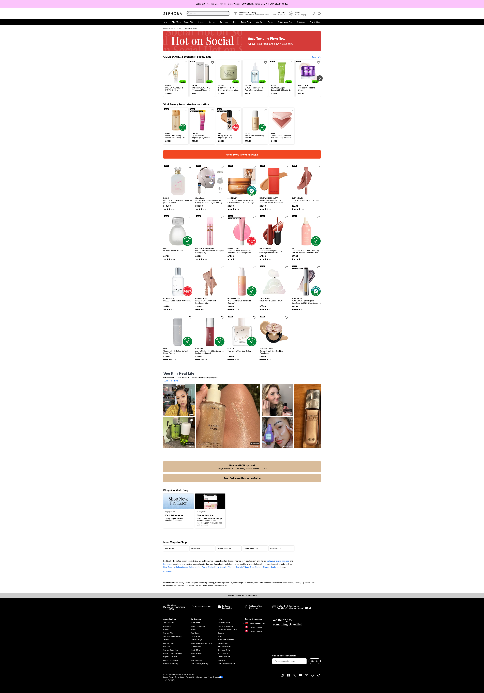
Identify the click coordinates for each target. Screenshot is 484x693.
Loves (193, 657)
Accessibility (222, 660)
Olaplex (273, 567)
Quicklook (175, 81)
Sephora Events (168, 643)
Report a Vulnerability (170, 663)
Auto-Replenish (196, 646)
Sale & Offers (315, 22)
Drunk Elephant (256, 567)
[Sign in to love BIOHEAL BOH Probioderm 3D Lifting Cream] (318, 62)
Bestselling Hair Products (243, 582)
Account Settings (196, 640)
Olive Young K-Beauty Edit (182, 22)
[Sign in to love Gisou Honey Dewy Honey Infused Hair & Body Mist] (186, 110)
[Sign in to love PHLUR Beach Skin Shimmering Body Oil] (265, 110)
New (165, 22)
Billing (220, 636)
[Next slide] (320, 78)
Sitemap (199, 677)
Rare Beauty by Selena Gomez (175, 567)
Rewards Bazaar (196, 653)
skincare (277, 561)
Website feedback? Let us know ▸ (242, 595)
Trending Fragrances (185, 585)
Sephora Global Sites (170, 650)
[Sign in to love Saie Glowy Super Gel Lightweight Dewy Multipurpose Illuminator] (239, 110)
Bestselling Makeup (206, 582)
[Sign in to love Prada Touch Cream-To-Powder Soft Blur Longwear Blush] (292, 110)
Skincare (212, 22)
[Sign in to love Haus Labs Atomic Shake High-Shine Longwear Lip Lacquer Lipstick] (222, 317)
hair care (285, 561)
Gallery (193, 629)
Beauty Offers (195, 650)
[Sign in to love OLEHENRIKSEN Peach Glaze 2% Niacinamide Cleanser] (254, 267)
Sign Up (314, 661)
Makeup (201, 22)
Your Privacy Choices (211, 677)
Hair (235, 22)
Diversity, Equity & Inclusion (172, 653)
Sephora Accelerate (170, 657)
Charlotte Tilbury (242, 567)
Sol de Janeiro (195, 567)
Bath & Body (246, 22)
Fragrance (224, 22)
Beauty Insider (195, 623)
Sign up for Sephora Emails (284, 656)
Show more (316, 57)
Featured (179, 28)
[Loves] (313, 13)
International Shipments (226, 640)
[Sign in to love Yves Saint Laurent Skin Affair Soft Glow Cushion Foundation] (286, 317)
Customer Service (224, 623)
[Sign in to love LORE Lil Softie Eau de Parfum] (190, 217)
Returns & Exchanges (225, 626)
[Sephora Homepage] (172, 13)
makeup (270, 561)
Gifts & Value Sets (285, 22)
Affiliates (166, 640)
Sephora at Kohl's (224, 650)
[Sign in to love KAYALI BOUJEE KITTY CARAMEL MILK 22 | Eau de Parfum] (190, 167)
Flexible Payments (224, 657)
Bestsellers (258, 582)
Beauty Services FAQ (225, 646)
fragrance (167, 564)
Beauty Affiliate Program (188, 582)
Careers (166, 629)
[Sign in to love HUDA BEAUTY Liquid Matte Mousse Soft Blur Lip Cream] (318, 167)
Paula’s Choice (207, 567)
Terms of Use (179, 677)
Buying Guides (168, 28)
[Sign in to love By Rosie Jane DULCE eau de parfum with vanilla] (190, 267)
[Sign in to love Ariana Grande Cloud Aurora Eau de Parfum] (286, 267)
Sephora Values (168, 633)
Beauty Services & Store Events (201, 643)
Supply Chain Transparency (172, 636)
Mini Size (259, 22)
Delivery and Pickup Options (227, 629)
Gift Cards (301, 22)
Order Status (195, 633)
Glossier (266, 567)
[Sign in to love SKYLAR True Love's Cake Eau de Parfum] (254, 317)
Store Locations (223, 653)
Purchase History (196, 636)
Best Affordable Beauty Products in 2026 (211, 585)
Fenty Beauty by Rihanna (224, 567)
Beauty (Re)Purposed (170, 660)
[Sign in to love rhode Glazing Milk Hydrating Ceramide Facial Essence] (190, 317)
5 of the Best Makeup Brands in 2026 (278, 582)
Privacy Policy (168, 677)
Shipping (221, 633)
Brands (270, 22)
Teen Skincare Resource (226, 663)
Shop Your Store (196, 660)
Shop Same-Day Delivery (199, 663)
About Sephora (168, 623)
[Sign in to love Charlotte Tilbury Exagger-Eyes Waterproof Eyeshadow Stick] (222, 267)
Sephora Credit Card (198, 626)
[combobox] (208, 13)
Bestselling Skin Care (223, 582)
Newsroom (167, 626)
